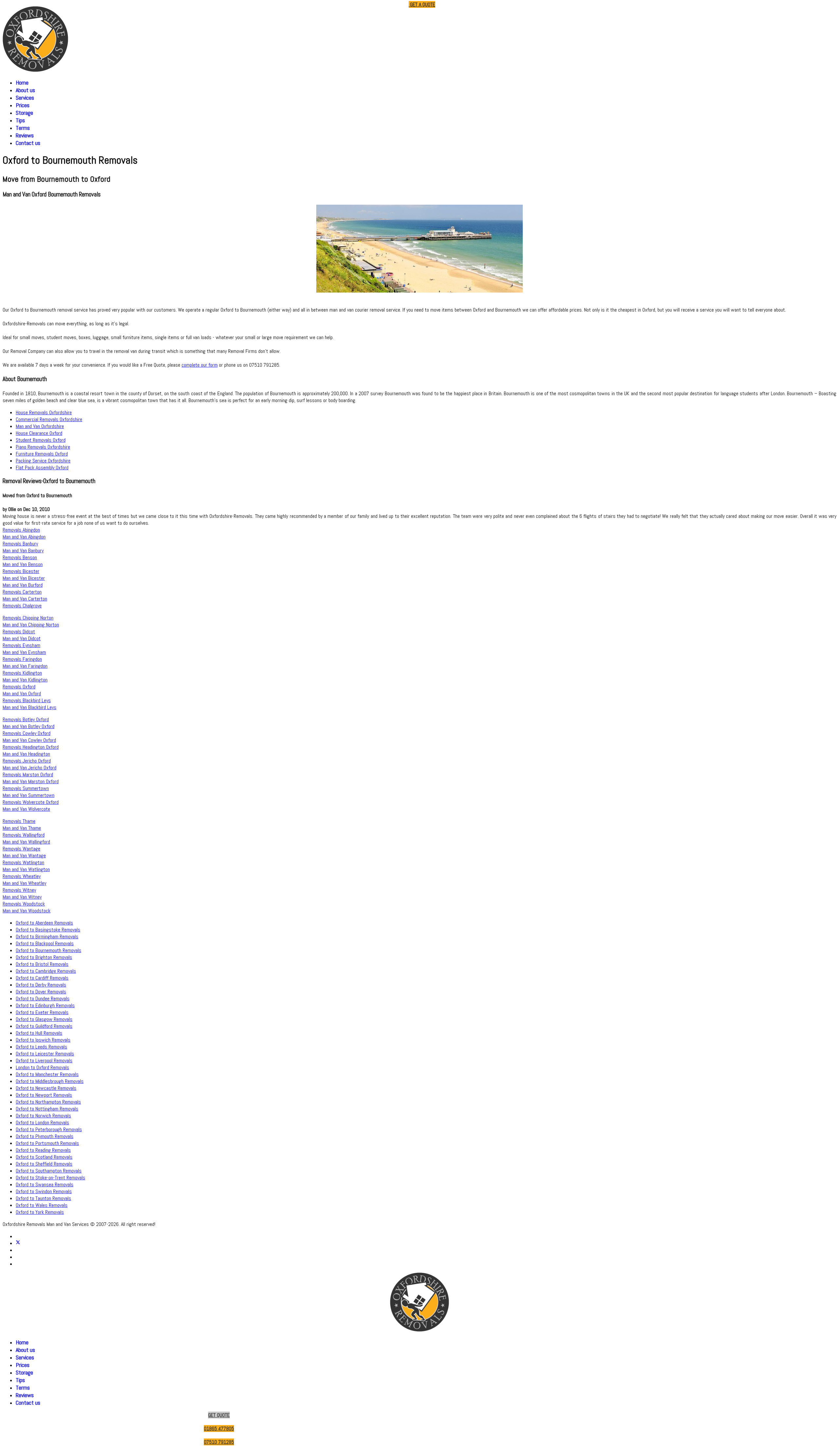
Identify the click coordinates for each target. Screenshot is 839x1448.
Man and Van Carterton (25, 598)
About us (25, 90)
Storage (24, 112)
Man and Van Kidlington (25, 679)
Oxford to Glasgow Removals (44, 1019)
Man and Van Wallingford (26, 841)
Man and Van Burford (23, 584)
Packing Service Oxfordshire (43, 460)
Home (22, 82)
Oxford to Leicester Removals (45, 1053)
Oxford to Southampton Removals (49, 1170)
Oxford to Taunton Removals (43, 1198)
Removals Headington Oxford (31, 747)
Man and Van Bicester (24, 578)
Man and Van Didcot (22, 638)
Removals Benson (20, 557)
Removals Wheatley (22, 876)
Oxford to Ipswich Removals (43, 1039)
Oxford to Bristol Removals (42, 964)
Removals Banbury (20, 543)
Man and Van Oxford (22, 693)
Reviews (25, 135)
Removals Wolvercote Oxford (31, 802)
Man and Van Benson (23, 564)
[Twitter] (18, 1243)
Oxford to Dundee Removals (42, 998)
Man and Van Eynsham (24, 652)
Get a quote (422, 4)
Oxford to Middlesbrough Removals (50, 1081)
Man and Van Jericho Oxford (29, 767)
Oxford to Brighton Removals (44, 957)
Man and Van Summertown (28, 795)
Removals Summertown (26, 788)
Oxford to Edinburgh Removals (45, 1005)
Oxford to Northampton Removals (48, 1101)
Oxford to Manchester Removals (47, 1074)
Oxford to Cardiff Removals (42, 977)
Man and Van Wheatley (24, 883)
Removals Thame (19, 821)
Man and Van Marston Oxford (31, 781)
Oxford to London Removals (42, 1122)
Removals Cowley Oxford (26, 733)
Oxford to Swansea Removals (44, 1184)
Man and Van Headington (26, 753)
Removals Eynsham (21, 645)
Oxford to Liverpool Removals (44, 1060)
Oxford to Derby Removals (41, 984)
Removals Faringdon (22, 659)
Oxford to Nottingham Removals (47, 1108)
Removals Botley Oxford (26, 719)
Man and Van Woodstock (26, 910)
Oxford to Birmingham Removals (47, 936)
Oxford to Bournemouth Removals (48, 950)
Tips (20, 120)
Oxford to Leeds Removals (41, 1046)
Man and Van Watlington (26, 869)
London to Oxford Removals (42, 1067)
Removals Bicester (21, 571)
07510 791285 (389, 4)
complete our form (200, 364)
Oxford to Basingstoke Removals (48, 929)
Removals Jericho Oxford (27, 760)
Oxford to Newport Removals (44, 1094)
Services (25, 97)
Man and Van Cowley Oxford (29, 740)
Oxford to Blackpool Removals (45, 943)
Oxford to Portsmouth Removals (47, 1143)
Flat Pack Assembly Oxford (42, 467)
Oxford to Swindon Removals (44, 1191)
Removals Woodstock (24, 903)
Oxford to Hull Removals (39, 1033)
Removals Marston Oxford (28, 774)
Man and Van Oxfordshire (40, 426)
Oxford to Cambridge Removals (46, 971)
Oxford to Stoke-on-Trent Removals (50, 1177)
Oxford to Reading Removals (43, 1150)
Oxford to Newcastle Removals (46, 1088)
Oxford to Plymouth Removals (44, 1136)
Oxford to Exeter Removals (42, 1012)
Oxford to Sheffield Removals (44, 1163)
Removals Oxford (19, 686)
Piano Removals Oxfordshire (43, 446)
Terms (23, 128)
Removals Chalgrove (22, 605)
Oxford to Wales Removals (42, 1205)
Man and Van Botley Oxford (28, 726)
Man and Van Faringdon (25, 666)
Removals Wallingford (24, 834)
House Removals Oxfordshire (44, 412)
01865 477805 (356, 4)
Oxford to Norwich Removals (43, 1115)
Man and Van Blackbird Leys (29, 707)
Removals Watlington (23, 862)
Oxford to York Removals (40, 1212)
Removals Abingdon (21, 529)
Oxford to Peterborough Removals (49, 1129)
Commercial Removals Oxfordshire (49, 419)
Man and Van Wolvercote (26, 809)
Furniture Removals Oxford (42, 453)
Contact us (28, 143)
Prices (22, 105)
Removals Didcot (19, 631)
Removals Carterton (22, 591)
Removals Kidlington (22, 672)
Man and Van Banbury (23, 550)
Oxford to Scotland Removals (44, 1156)
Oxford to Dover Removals (41, 991)
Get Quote (219, 1415)
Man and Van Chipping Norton (31, 624)
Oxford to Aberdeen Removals (44, 922)
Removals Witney (19, 890)
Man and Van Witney (22, 896)
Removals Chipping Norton (28, 617)
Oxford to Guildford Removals (44, 1026)
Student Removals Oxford (41, 440)
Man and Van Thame (22, 828)
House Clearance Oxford (39, 433)
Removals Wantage (21, 848)
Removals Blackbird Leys (27, 700)
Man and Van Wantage (24, 855)
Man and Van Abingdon (24, 536)
